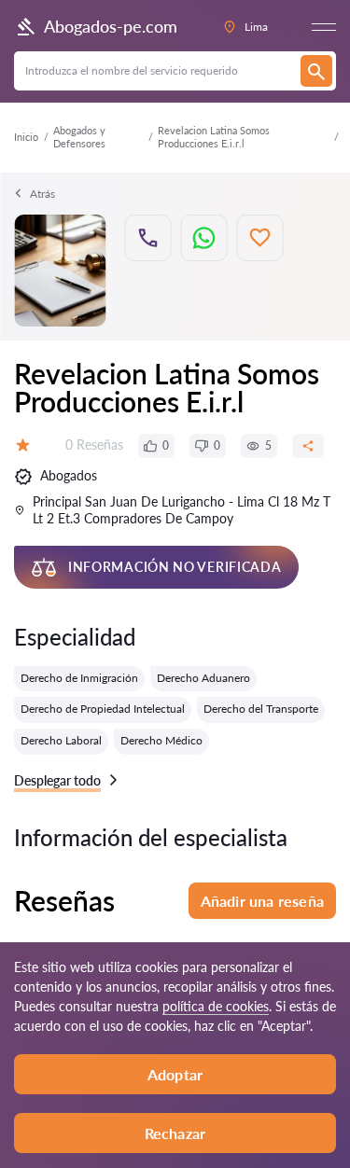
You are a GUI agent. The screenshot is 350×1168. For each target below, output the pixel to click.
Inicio (26, 137)
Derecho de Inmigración (79, 678)
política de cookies (215, 1006)
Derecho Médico (161, 740)
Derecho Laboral (61, 740)
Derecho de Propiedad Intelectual (103, 709)
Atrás (42, 194)
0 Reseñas (94, 444)
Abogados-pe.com (110, 26)
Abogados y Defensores (79, 136)
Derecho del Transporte (260, 709)
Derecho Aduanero (203, 678)
